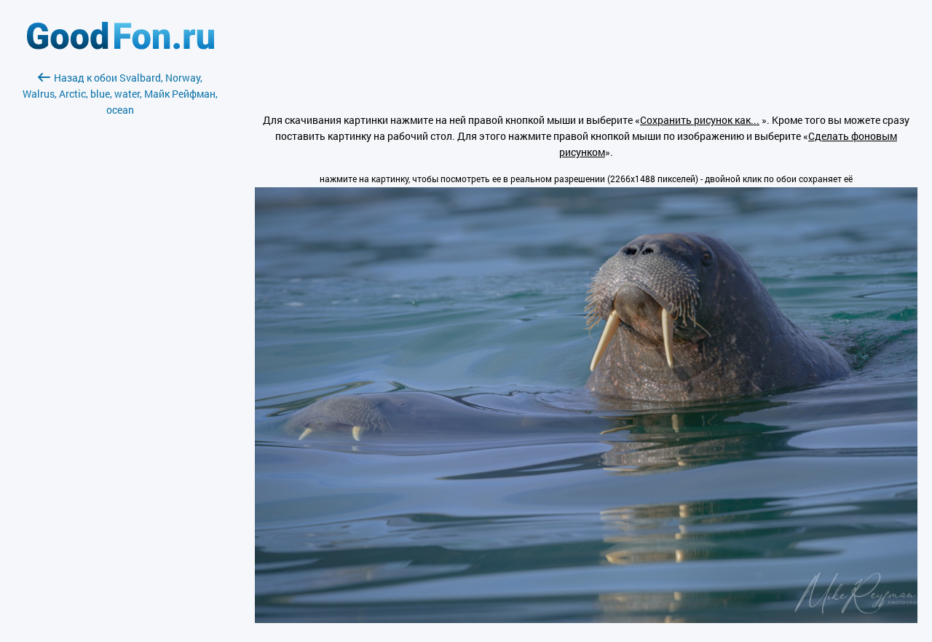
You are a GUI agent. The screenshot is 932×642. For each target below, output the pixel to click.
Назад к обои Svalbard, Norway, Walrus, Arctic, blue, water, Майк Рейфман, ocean (120, 94)
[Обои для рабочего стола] (120, 45)
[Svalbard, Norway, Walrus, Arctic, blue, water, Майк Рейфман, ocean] (586, 619)
